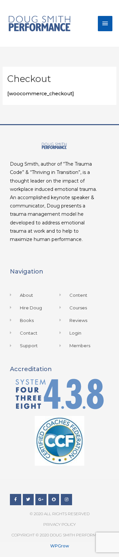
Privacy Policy (59, 524)
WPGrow (59, 545)
